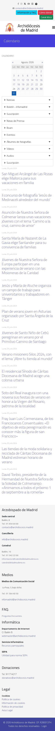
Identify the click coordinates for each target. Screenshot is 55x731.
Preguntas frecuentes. (12, 616)
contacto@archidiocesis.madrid (29, 8)
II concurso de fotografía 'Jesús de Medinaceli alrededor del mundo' (27, 197)
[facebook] (18, 3)
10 (14, 80)
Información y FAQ (26, 12)
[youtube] (29, 3)
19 (23, 84)
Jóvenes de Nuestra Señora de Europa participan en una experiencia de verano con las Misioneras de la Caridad (24, 266)
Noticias (11, 99)
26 (23, 88)
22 (36, 84)
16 (41, 80)
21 (32, 84)
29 (36, 88)
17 (14, 84)
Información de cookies (13, 703)
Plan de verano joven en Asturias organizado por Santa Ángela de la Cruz (27, 316)
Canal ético (46, 17)
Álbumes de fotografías (19, 141)
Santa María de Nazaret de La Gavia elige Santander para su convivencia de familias (24, 242)
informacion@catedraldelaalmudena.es (20, 559)
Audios (10, 155)
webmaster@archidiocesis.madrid (18, 635)
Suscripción (13, 113)
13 (27, 80)
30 (41, 88)
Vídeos (10, 148)
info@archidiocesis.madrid (15, 539)
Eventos (11, 134)
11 (18, 80)
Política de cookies (11, 699)
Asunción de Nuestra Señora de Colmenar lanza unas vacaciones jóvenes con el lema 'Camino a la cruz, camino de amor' (26, 219)
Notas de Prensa (15, 120)
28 (32, 88)
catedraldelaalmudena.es (13, 562)
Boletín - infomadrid (17, 106)
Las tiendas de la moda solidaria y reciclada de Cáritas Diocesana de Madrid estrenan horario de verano (27, 455)
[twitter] (25, 3)
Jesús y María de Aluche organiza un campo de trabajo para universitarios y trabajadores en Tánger (26, 292)
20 (27, 84)
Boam (10, 127)
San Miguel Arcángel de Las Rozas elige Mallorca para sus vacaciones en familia (27, 178)
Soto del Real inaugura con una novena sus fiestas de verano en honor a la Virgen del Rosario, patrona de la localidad (26, 399)
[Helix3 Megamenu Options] (53, 27)
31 (14, 93)
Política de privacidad (12, 706)
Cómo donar (45, 12)
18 (18, 84)
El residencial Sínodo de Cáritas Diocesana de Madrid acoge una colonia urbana (25, 375)
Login (44, 726)
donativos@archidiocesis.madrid (18, 677)
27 (27, 88)
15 (36, 80)
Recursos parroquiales (13, 645)
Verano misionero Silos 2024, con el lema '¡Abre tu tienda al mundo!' (27, 356)
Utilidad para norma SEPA (14, 655)
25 (18, 88)
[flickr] (32, 3)
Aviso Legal (7, 710)
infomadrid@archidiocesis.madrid (18, 599)
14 (32, 80)
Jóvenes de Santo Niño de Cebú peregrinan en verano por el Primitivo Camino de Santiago (25, 337)
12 (23, 80)
